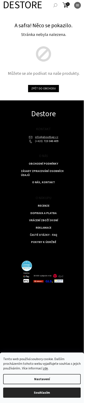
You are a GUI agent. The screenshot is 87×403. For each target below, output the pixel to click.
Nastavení (42, 379)
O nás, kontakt (43, 182)
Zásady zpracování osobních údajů (42, 173)
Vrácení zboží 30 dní (43, 221)
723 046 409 (50, 141)
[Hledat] (55, 5)
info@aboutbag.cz (46, 137)
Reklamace (43, 228)
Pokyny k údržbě (43, 242)
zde (45, 368)
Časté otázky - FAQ (43, 235)
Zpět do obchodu (43, 88)
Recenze (43, 206)
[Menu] (77, 5)
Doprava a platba (43, 213)
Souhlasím (42, 392)
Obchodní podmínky (43, 164)
